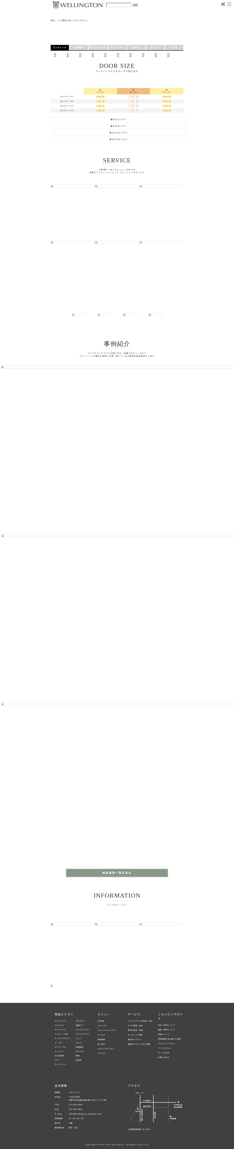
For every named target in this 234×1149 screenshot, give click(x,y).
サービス (101, 1035)
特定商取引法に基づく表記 (169, 1039)
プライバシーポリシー (167, 1043)
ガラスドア (80, 1021)
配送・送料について (166, 1030)
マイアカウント (164, 1048)
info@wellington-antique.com (85, 1114)
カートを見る (163, 1053)
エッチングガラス (62, 1038)
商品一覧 (100, 96)
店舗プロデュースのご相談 (139, 1044)
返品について (163, 1034)
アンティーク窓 (61, 1034)
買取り (136, 47)
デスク (78, 1043)
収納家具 (79, 1047)
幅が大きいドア (118, 126)
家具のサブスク (134, 1039)
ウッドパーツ (60, 1064)
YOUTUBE (117, 47)
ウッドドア (59, 1025)
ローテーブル (60, 1047)
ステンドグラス (82, 1034)
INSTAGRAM (98, 47)
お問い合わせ (163, 1057)
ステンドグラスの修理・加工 (140, 1021)
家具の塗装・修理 (135, 1030)
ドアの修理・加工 (135, 1025)
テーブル (58, 1043)
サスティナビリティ (106, 1049)
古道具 (78, 1060)
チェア (78, 1038)
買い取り (101, 1044)
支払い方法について (166, 1025)
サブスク (155, 47)
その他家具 (59, 1056)
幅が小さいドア (118, 119)
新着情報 (78, 47)
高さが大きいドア (118, 139)
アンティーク (59, 47)
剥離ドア (79, 1025)
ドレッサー (59, 1051)
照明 (77, 1056)
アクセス (101, 1053)
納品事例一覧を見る (116, 872)
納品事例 (101, 1039)
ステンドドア (60, 1021)
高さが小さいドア (118, 133)
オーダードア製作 (135, 1035)
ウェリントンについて (107, 1030)
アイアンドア (60, 1030)
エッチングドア (82, 1030)
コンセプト (102, 1025)
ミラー (57, 1060)
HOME (101, 1021)
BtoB (174, 47)
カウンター (80, 1051)
